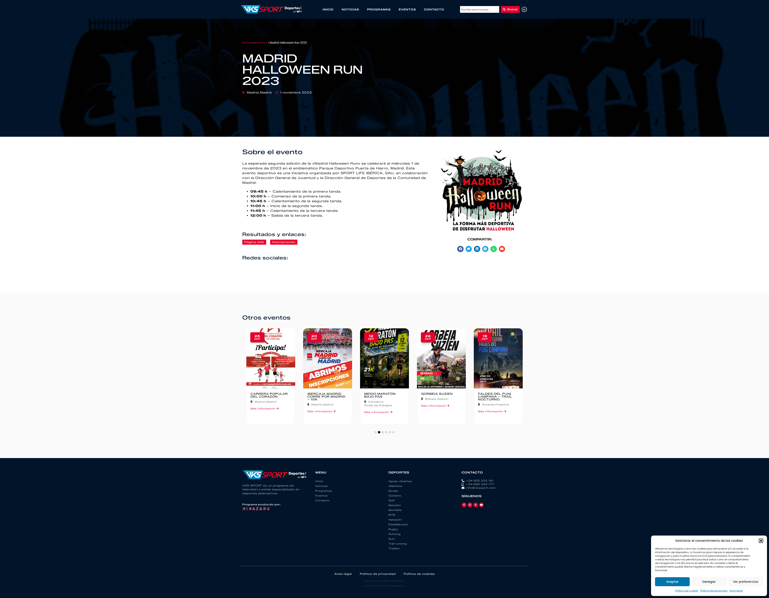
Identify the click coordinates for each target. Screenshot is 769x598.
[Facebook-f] (464, 505)
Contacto (434, 9)
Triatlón (394, 548)
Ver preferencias (745, 582)
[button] (761, 541)
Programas (379, 9)
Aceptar (672, 582)
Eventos (407, 9)
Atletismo (396, 485)
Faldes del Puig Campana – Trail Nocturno (495, 396)
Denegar (709, 582)
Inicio (328, 9)
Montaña (395, 510)
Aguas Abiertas (400, 481)
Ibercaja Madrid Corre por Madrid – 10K (326, 396)
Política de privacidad (713, 590)
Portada (247, 43)
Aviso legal (736, 590)
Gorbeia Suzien (437, 394)
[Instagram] (469, 505)
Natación (395, 519)
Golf (392, 500)
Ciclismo (395, 495)
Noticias (350, 9)
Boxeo (393, 490)
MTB (392, 514)
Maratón (395, 505)
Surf (392, 538)
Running (395, 534)
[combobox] (479, 9)
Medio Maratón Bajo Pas (380, 395)
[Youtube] (481, 505)
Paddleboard (398, 524)
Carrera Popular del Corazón (269, 395)
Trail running (398, 543)
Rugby (393, 529)
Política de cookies (686, 590)
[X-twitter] (475, 505)
